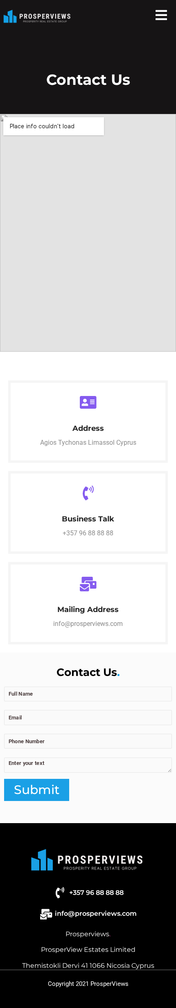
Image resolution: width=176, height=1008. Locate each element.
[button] (161, 15)
